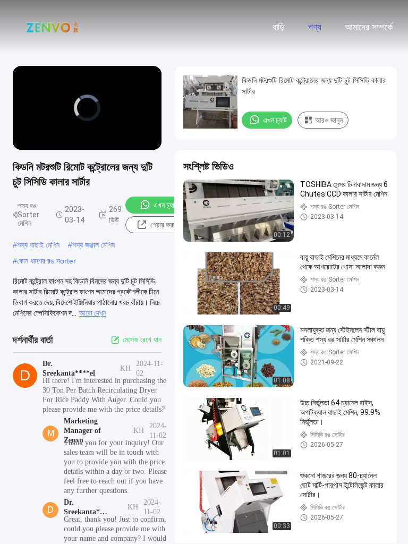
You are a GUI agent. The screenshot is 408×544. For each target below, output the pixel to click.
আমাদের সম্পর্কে (369, 27)
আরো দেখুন (92, 313)
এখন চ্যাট (165, 205)
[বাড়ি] (52, 26)
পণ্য (314, 27)
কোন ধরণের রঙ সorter (46, 261)
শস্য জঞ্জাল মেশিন (93, 245)
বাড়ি (279, 27)
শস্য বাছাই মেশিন (38, 245)
